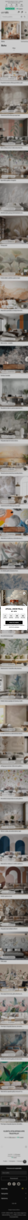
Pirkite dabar (14, 622)
